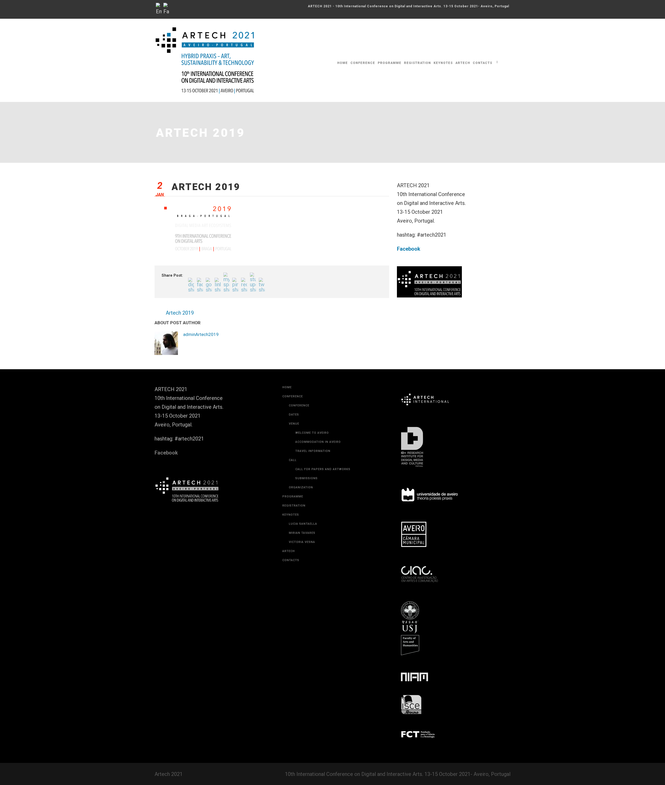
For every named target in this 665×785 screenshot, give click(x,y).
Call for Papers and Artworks (322, 469)
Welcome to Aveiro (312, 432)
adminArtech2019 (201, 334)
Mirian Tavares (302, 533)
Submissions (306, 478)
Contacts (482, 63)
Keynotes (443, 63)
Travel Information (312, 451)
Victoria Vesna (302, 542)
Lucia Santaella (303, 524)
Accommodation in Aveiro (318, 442)
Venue (294, 423)
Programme (389, 63)
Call (293, 460)
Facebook (408, 249)
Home (342, 63)
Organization (301, 487)
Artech (462, 63)
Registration (417, 63)
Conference (362, 63)
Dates (294, 414)
